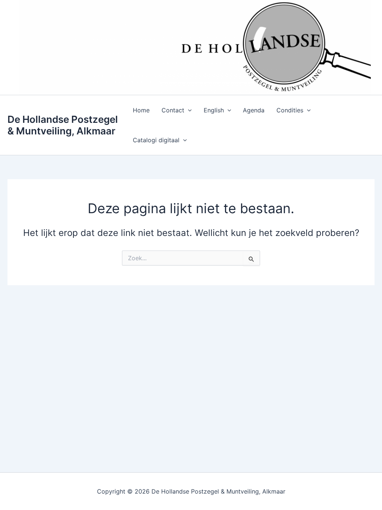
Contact (173, 110)
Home (141, 110)
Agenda (253, 110)
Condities (289, 110)
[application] (188, 110)
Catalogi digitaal (156, 140)
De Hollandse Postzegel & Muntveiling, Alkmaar (62, 125)
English (214, 110)
